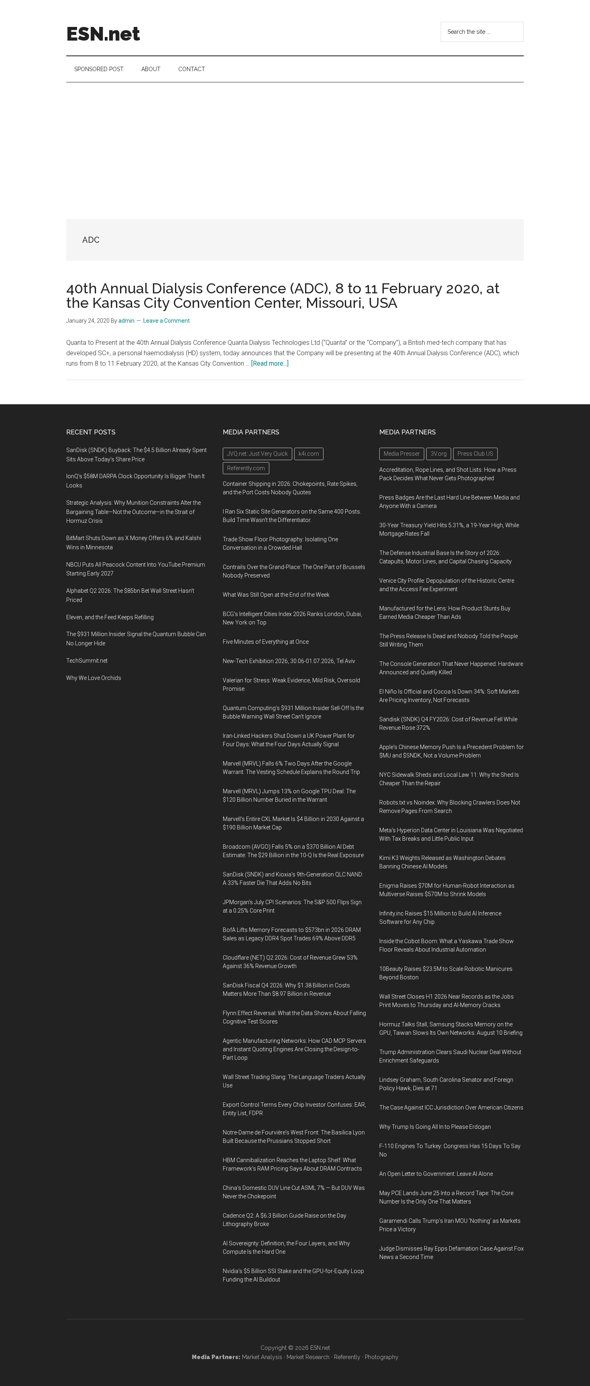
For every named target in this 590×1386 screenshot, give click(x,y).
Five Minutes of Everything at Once (266, 642)
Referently (347, 1357)
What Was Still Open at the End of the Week (276, 595)
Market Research (308, 1357)
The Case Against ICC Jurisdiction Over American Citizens (451, 1107)
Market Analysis (262, 1357)
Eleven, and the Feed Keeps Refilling (110, 617)
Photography (382, 1357)
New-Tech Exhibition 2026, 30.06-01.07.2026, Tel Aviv (289, 661)
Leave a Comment (166, 320)
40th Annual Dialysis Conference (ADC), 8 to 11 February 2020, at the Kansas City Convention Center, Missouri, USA (283, 295)
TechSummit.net (87, 660)
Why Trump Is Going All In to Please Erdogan (435, 1127)
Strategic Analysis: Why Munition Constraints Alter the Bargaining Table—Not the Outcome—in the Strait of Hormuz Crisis (133, 512)
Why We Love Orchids (93, 678)
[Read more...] (270, 363)
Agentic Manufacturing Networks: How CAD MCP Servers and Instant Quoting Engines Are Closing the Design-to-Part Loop (294, 1049)
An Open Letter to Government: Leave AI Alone (436, 1174)
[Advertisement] (295, 142)
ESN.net (103, 34)
